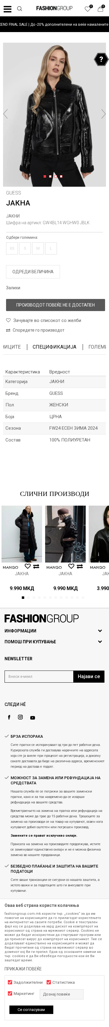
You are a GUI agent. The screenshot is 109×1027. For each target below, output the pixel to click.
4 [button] (62, 176)
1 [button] (46, 176)
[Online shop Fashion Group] (54, 8)
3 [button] (57, 176)
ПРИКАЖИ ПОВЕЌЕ (23, 968)
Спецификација (54, 347)
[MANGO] (10, 567)
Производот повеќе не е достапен (55, 305)
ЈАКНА (22, 574)
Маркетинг (24, 993)
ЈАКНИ (13, 216)
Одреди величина (33, 271)
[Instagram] (20, 717)
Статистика (63, 982)
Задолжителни (28, 982)
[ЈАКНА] (22, 534)
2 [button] (51, 176)
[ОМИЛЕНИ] (91, 10)
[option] (54, 24)
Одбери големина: (22, 237)
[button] (19, 9)
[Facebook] (9, 717)
